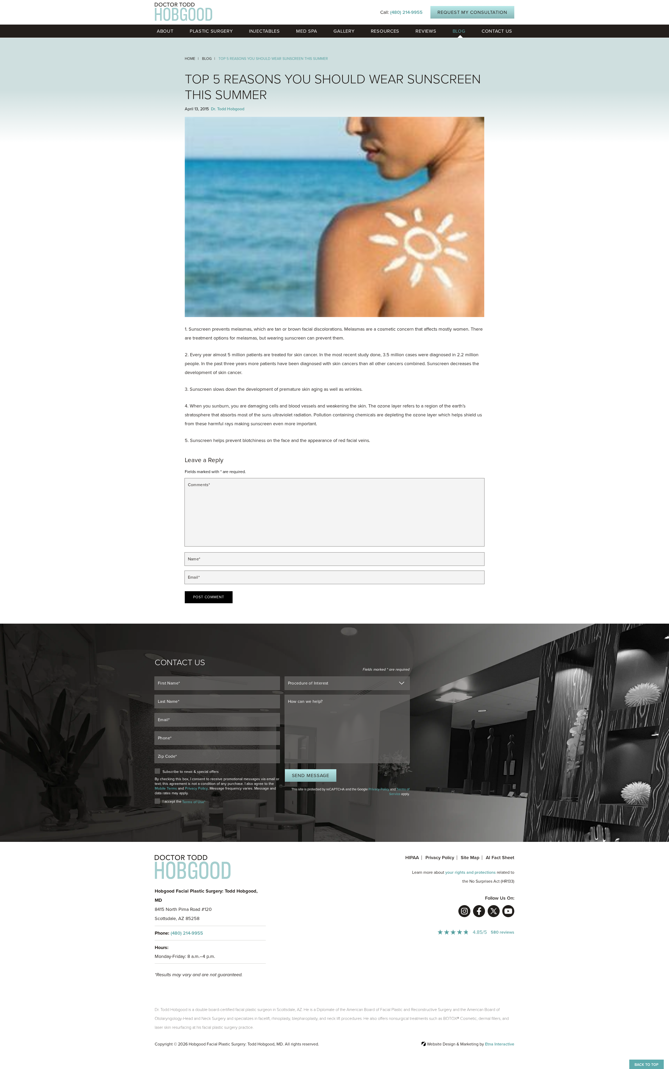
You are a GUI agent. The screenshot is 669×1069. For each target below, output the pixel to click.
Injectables (264, 31)
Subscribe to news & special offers (191, 772)
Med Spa (306, 31)
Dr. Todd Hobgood (227, 109)
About (165, 31)
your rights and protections (470, 872)
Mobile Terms (166, 788)
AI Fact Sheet (500, 857)
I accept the (172, 802)
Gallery (343, 31)
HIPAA (412, 857)
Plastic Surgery (211, 31)
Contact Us (497, 31)
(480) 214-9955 (187, 933)
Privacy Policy (196, 788)
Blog (459, 31)
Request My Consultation (472, 12)
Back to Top (647, 1064)
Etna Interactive (499, 1044)
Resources (385, 31)
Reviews (426, 31)
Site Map (470, 857)
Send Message (311, 775)
